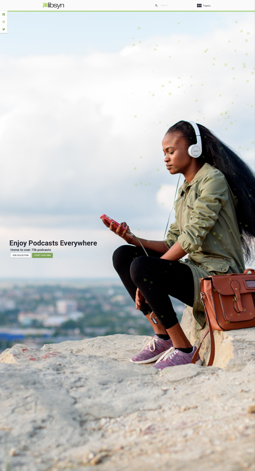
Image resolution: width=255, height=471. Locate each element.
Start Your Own (42, 255)
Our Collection (21, 255)
